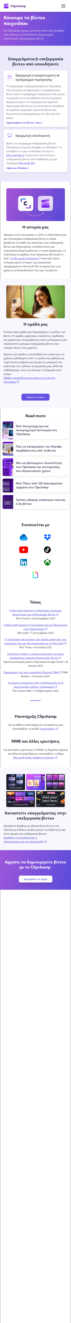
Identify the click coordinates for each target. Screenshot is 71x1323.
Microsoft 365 (27, 163)
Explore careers (35, 397)
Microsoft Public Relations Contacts (35, 757)
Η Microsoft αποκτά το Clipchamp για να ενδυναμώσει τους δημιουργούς (36, 627)
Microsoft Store (15, 155)
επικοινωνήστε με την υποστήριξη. (25, 841)
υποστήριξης (49, 728)
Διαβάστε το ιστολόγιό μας (19, 837)
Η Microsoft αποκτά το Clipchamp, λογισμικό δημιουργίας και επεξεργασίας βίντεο (38, 612)
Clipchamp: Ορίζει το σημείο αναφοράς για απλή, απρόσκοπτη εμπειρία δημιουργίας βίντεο (37, 655)
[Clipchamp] (15, 6)
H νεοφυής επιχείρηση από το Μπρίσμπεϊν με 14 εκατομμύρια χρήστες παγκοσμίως (38, 684)
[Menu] (63, 6)
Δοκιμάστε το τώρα (35, 879)
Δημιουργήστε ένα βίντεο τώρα (23, 122)
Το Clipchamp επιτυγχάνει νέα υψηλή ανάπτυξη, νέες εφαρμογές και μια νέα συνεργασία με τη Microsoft (36, 641)
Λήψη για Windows (16, 168)
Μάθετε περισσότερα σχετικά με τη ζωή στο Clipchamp (29, 379)
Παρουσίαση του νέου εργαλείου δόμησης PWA (32, 672)
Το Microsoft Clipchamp (25, 258)
